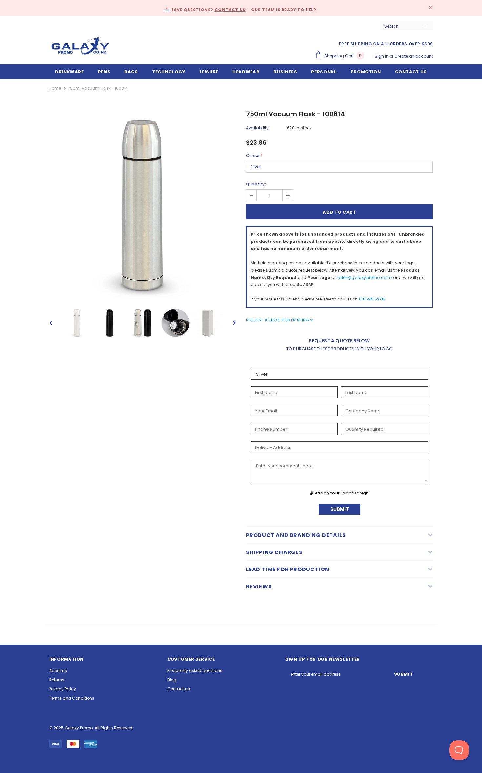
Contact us (230, 9)
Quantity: (256, 184)
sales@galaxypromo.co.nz (364, 277)
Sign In (382, 56)
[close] (430, 8)
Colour (254, 155)
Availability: (258, 128)
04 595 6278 (372, 299)
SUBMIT (339, 509)
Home (55, 88)
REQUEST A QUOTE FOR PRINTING (278, 320)
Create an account (413, 56)
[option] (142, 204)
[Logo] (80, 45)
